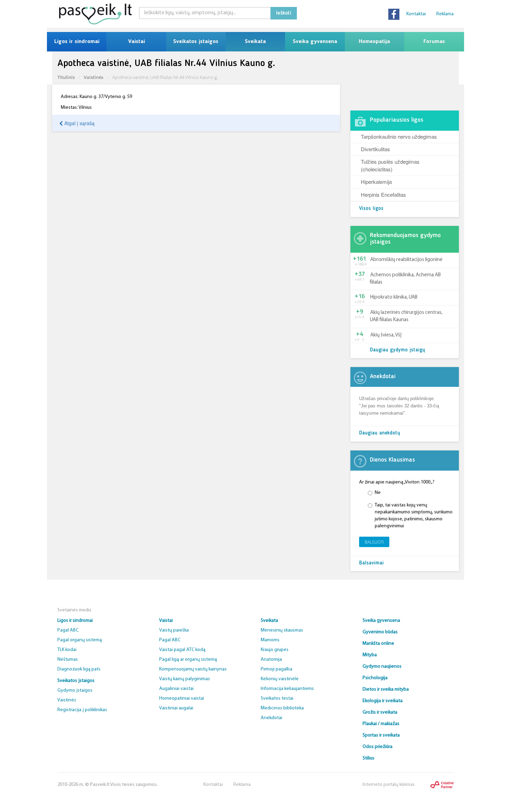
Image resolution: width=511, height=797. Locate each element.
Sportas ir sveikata (381, 735)
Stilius (368, 758)
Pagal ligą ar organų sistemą (188, 659)
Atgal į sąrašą (79, 123)
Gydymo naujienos (382, 666)
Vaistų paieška (174, 630)
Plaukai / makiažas (381, 723)
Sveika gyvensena (315, 41)
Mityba (370, 655)
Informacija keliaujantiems (287, 688)
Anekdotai (271, 718)
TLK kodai (66, 649)
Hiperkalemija (376, 181)
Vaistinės (93, 77)
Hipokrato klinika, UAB (393, 297)
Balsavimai (371, 563)
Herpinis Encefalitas (383, 194)
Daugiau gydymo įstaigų (397, 350)
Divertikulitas (375, 149)
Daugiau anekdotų (379, 433)
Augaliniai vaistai (176, 688)
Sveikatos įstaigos (195, 41)
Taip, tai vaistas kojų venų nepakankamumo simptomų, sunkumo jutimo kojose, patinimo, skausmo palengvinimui (414, 516)
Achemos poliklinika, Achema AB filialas (405, 279)
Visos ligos (371, 208)
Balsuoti (374, 542)
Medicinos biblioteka (282, 708)
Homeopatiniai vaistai (181, 698)
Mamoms (270, 640)
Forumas (434, 41)
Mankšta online (378, 643)
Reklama (445, 14)
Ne (378, 492)
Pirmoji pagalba (276, 669)
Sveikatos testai (277, 698)
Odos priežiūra (377, 746)
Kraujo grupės (275, 649)
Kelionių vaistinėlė (280, 679)
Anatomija (271, 659)
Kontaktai (416, 14)
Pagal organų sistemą (79, 640)
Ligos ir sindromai (76, 41)
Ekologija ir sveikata (383, 701)
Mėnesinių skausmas (282, 630)
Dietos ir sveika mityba (386, 689)
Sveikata (255, 41)
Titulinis (66, 77)
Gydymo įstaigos (74, 690)
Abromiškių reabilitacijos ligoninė (406, 259)
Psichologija (375, 678)
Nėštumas (67, 659)
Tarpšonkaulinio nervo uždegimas (399, 136)
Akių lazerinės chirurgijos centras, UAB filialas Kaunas (406, 316)
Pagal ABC (68, 630)
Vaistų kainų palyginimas (184, 679)
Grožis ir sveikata (380, 712)
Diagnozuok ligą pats (78, 669)
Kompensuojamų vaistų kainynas (193, 669)
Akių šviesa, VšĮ (386, 335)
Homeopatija (374, 41)
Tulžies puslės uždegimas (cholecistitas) (390, 165)
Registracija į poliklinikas (82, 710)
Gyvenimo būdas (380, 632)
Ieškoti (283, 13)
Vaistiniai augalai (176, 708)
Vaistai (136, 41)
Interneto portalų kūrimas (389, 784)
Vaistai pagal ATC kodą (182, 649)
